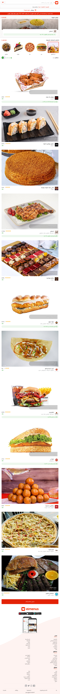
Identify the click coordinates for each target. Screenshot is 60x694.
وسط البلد (55, 658)
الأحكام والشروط (43, 690)
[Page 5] (5, 184)
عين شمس (54, 659)
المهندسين (27, 655)
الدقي (56, 657)
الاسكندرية (27, 639)
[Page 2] (3, 184)
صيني (56, 681)
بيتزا (29, 671)
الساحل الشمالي (53, 641)
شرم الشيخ (54, 644)
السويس (55, 646)
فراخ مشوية (27, 678)
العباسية (55, 664)
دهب (29, 646)
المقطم (28, 661)
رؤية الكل (4, 17)
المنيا (29, 648)
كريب (29, 680)
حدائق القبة (27, 664)
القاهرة (55, 639)
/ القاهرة (43, 7)
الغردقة (28, 641)
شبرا (29, 659)
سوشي (28, 674)
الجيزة (28, 662)
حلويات (55, 672)
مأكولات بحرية (27, 677)
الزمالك (28, 657)
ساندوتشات (54, 677)
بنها (56, 649)
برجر (56, 671)
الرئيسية (47, 7)
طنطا (29, 642)
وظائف (16, 690)
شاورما (55, 680)
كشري (55, 674)
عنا (56, 690)
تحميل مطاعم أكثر (30, 601)
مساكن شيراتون (53, 662)
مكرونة (55, 678)
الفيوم (55, 648)
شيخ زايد (55, 655)
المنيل (55, 665)
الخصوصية (29, 690)
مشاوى (28, 672)
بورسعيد (28, 644)
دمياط (55, 645)
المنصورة (55, 642)
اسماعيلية (28, 645)
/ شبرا (39, 7)
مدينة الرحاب (27, 658)
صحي (29, 675)
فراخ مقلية (54, 675)
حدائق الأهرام (54, 661)
